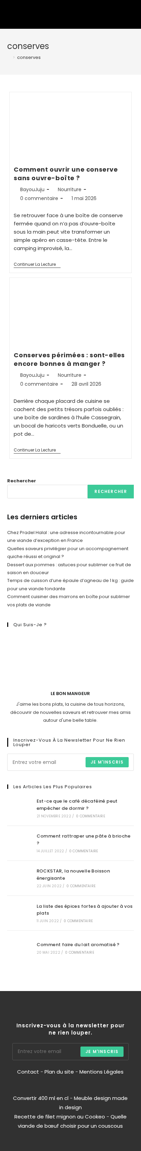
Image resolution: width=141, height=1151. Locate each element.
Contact (28, 1071)
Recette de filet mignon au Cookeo (59, 1116)
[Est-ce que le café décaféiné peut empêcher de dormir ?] (19, 808)
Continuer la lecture (37, 264)
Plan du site (59, 1071)
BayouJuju (32, 189)
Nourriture (69, 189)
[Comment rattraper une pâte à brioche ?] (19, 843)
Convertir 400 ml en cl (40, 1098)
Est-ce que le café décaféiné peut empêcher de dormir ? (77, 805)
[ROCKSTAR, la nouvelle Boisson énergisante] (19, 878)
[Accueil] (9, 57)
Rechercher (21, 481)
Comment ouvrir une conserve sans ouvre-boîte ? (66, 173)
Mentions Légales (101, 1071)
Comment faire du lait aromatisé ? (78, 944)
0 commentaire (39, 198)
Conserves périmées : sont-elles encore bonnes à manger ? (69, 359)
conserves (29, 57)
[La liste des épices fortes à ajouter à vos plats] (19, 913)
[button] (109, 14)
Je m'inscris (107, 762)
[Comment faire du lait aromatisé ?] (19, 948)
